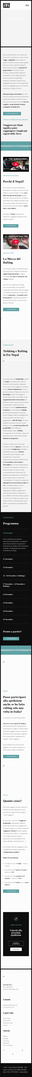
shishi (26, 1072)
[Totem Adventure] (6, 5)
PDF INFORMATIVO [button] (12, 309)
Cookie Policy (7, 1020)
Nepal (7, 381)
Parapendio (6, 1043)
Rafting (5, 1036)
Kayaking (5, 1038)
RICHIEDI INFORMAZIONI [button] (12, 113)
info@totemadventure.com (10, 1005)
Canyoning (6, 1041)
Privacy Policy (7, 1018)
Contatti (5, 1025)
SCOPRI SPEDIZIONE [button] (11, 225)
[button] (27, 5)
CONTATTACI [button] (16, 949)
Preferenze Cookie (8, 1023)
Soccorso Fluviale (8, 1045)
